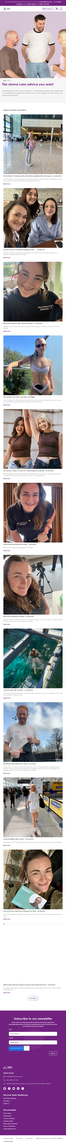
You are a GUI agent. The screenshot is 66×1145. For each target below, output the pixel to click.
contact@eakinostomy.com (14, 1076)
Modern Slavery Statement (10, 1123)
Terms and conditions (9, 1118)
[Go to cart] (56, 8)
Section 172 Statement (9, 1126)
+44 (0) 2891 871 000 (12, 1080)
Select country (47, 8)
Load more (33, 998)
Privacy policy (7, 1113)
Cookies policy (7, 1116)
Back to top (9, 1141)
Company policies (8, 1121)
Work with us (6, 1101)
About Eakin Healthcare (9, 1098)
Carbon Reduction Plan (9, 1129)
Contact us (6, 1103)
